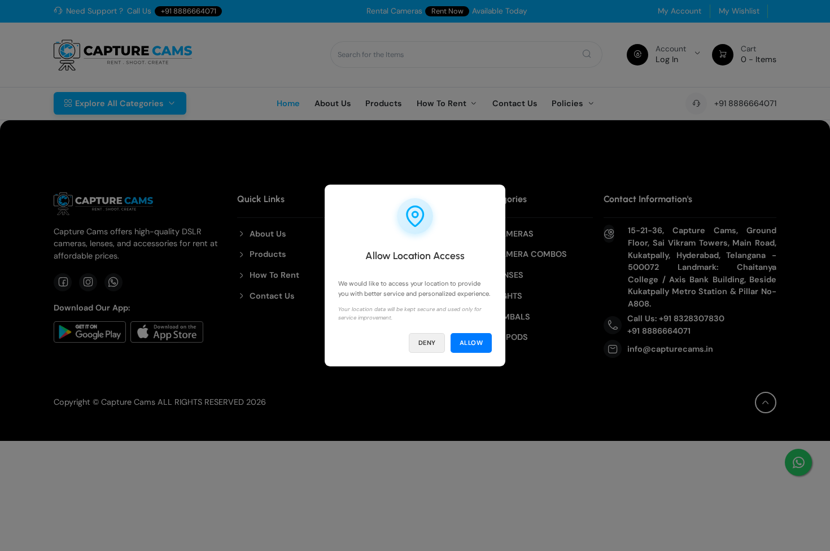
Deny (427, 343)
